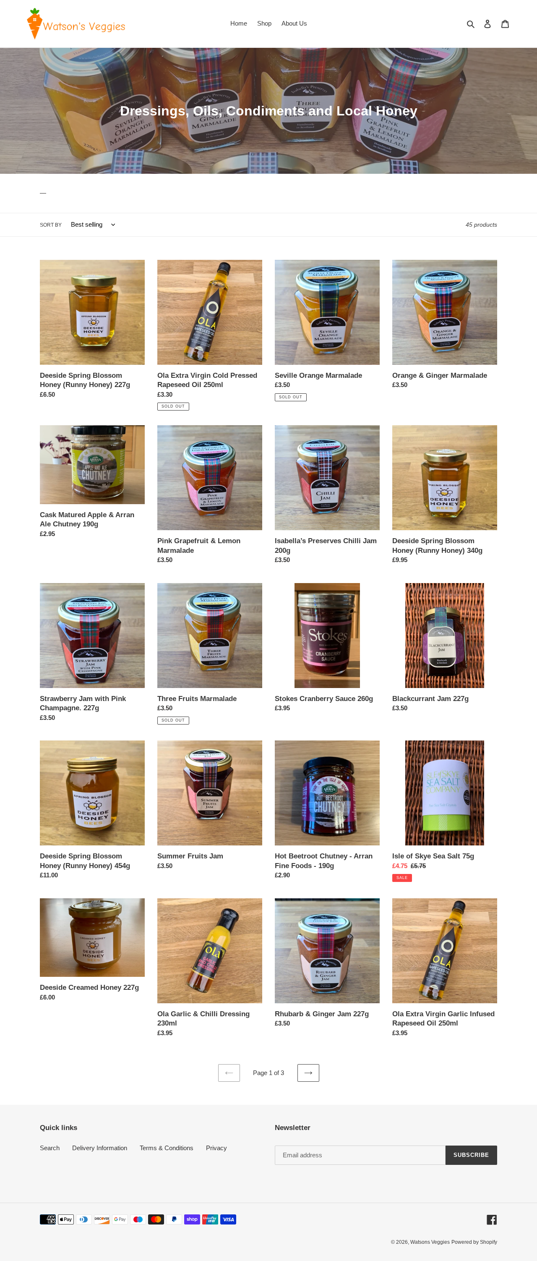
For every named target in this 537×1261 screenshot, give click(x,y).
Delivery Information (99, 1147)
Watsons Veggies (430, 1242)
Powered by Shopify (474, 1242)
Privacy (216, 1147)
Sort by (51, 225)
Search (50, 1147)
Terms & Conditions (166, 1147)
